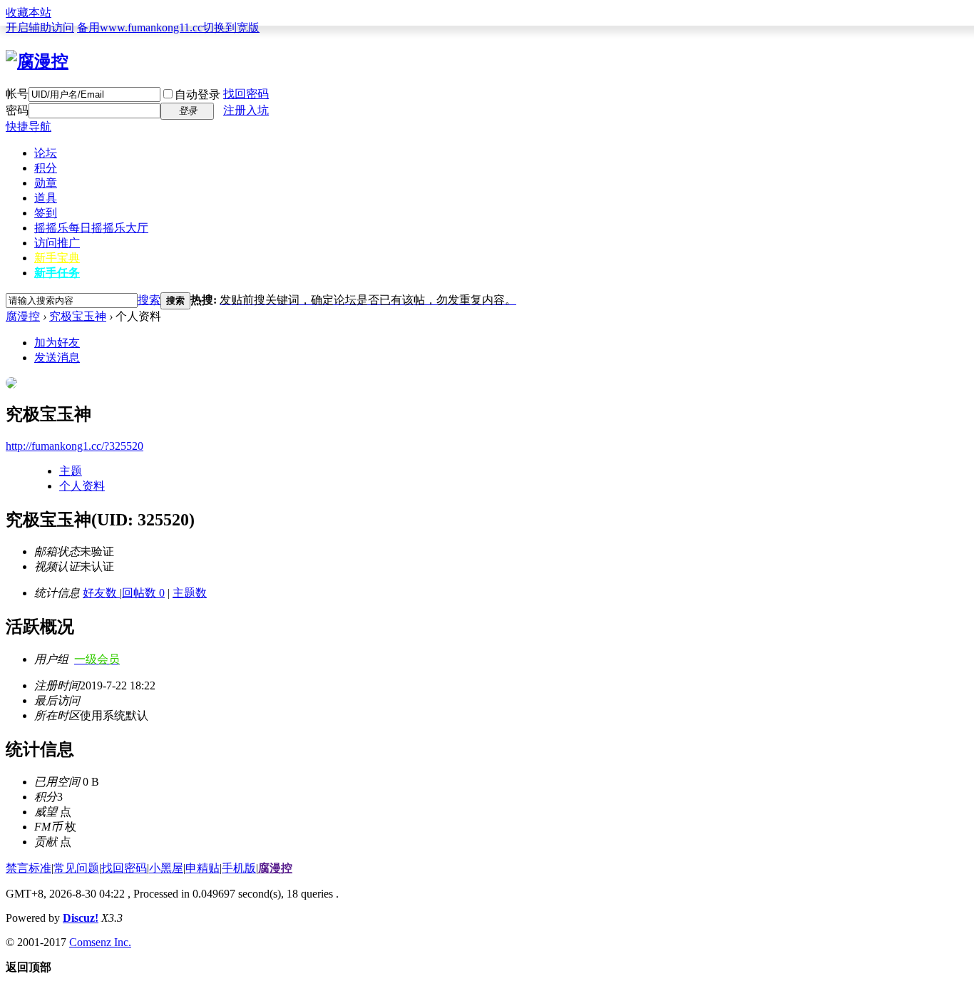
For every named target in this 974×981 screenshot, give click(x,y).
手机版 (239, 868)
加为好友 (57, 343)
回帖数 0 (143, 593)
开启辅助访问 (40, 27)
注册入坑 (246, 110)
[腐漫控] (37, 61)
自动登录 (197, 94)
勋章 (45, 183)
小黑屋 (166, 868)
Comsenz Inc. (100, 942)
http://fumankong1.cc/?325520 (74, 446)
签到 (45, 213)
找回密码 (246, 94)
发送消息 (57, 357)
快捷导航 (28, 126)
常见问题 (76, 868)
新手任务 (57, 273)
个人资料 (82, 486)
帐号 (17, 94)
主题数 (190, 593)
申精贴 (202, 868)
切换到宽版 (231, 27)
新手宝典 (57, 258)
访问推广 (57, 243)
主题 (70, 471)
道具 (45, 198)
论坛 (45, 153)
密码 (17, 110)
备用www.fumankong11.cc (140, 27)
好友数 (101, 593)
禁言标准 (28, 868)
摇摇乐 (91, 228)
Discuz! (80, 918)
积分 (45, 168)
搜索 (149, 300)
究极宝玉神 (77, 316)
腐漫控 (23, 316)
